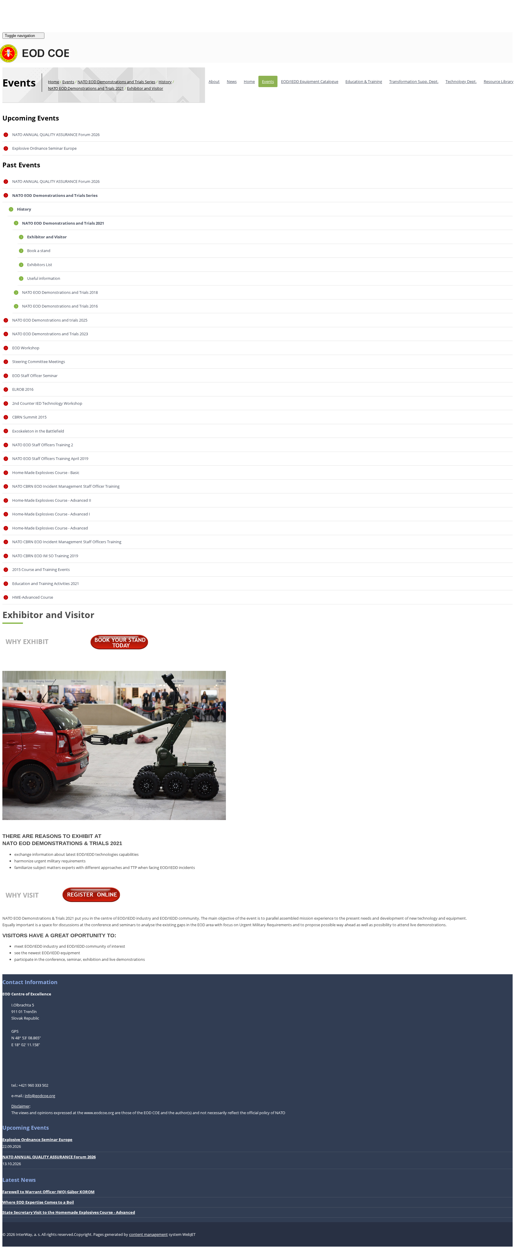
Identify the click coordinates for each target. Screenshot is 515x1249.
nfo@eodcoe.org (40, 1095)
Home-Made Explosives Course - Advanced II (51, 500)
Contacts (27, 24)
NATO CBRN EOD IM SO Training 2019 (45, 555)
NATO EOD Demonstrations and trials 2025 (49, 320)
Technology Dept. (461, 81)
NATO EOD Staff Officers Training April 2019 (50, 458)
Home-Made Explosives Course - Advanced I (51, 514)
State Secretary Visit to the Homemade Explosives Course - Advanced (68, 1212)
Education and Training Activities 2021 (45, 583)
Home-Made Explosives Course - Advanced (50, 528)
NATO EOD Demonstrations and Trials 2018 (60, 292)
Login (7, 10)
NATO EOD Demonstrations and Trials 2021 (86, 88)
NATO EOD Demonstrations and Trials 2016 (60, 306)
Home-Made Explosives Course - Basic (45, 472)
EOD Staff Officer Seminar (35, 375)
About (214, 81)
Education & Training (363, 81)
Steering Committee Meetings (38, 361)
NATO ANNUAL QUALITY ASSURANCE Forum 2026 (56, 134)
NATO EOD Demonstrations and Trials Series (116, 81)
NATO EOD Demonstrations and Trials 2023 (50, 333)
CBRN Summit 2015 (29, 417)
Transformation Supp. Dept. (413, 81)
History (165, 81)
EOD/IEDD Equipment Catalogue (309, 81)
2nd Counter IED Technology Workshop (47, 403)
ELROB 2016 (22, 389)
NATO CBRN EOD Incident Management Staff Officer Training (66, 486)
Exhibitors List (39, 264)
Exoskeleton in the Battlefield (38, 431)
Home (249, 81)
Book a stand (38, 250)
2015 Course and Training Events (41, 569)
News (232, 81)
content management (148, 1234)
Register (23, 10)
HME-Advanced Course (32, 597)
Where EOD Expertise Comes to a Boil (38, 1202)
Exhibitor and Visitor (145, 88)
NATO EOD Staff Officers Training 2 (42, 444)
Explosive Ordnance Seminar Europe (44, 148)
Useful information (43, 278)
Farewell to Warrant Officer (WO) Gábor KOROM (48, 1191)
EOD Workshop (25, 348)
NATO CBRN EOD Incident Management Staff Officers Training (66, 541)
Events (268, 81)
